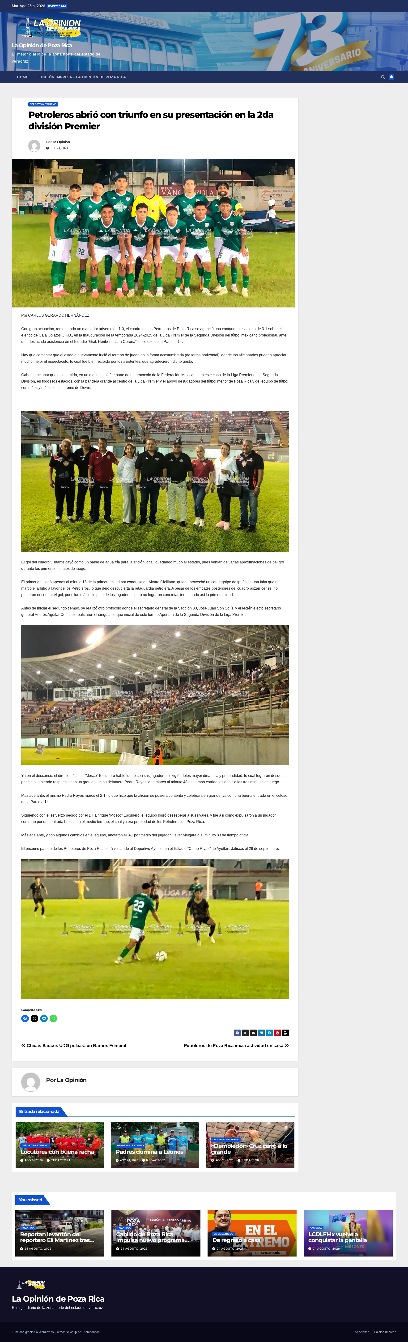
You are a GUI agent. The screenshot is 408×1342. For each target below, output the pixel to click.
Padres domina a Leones (149, 1151)
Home (22, 77)
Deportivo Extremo (43, 104)
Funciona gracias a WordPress (33, 1332)
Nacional (316, 1228)
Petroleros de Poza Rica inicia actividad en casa (234, 1045)
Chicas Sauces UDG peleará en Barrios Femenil (76, 1045)
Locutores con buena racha (57, 1151)
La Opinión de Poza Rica (42, 45)
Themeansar (90, 1332)
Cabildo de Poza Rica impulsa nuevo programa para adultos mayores (150, 1240)
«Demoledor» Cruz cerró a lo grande (249, 1148)
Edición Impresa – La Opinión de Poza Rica (82, 77)
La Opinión (61, 142)
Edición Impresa (385, 1332)
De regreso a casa (236, 1240)
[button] (383, 77)
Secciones (362, 1332)
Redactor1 (61, 1160)
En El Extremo (223, 1233)
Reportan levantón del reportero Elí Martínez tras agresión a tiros (55, 1240)
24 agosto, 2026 (134, 1248)
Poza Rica (27, 1228)
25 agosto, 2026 (38, 1248)
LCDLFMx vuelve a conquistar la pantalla (337, 1237)
